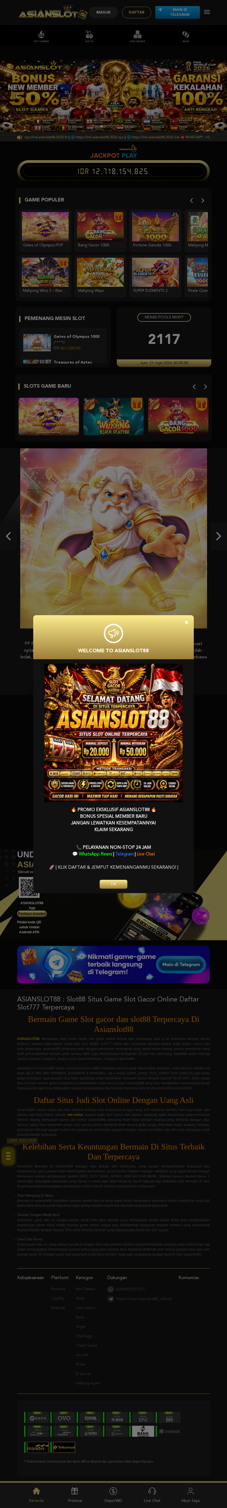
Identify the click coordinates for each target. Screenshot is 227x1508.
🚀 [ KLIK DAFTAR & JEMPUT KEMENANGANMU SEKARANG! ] (113, 867)
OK (113, 884)
